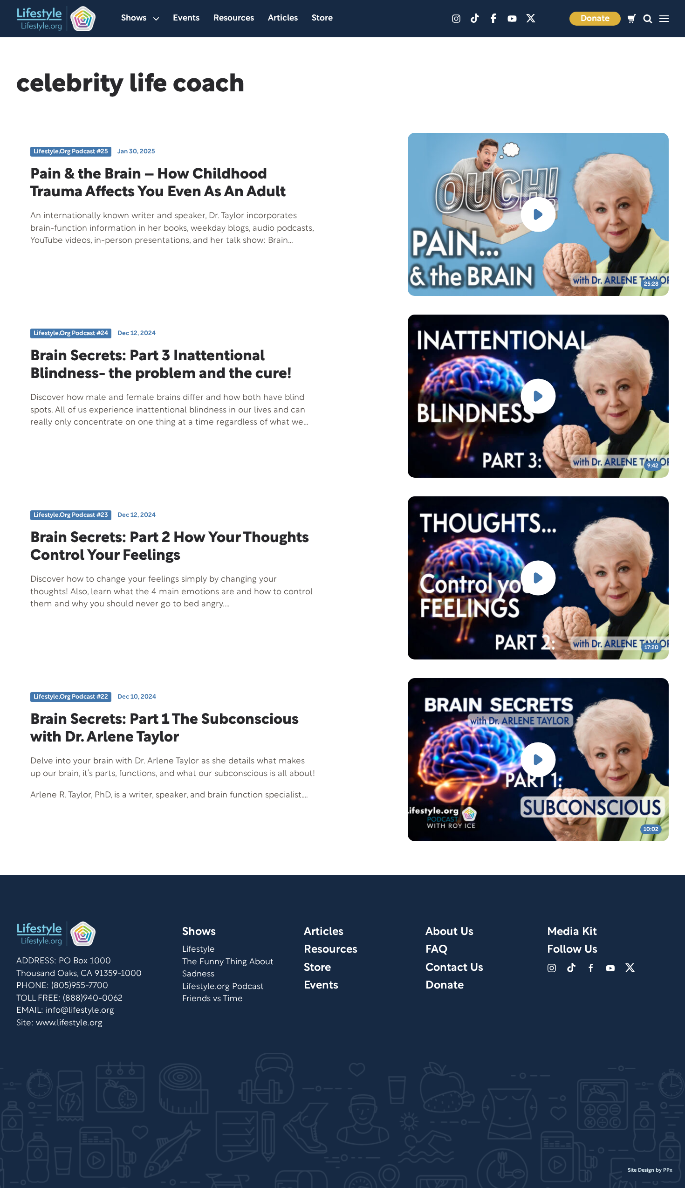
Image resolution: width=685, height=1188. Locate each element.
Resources (233, 18)
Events (186, 18)
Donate (595, 19)
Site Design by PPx (650, 1170)
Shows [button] (133, 18)
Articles (283, 18)
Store (322, 18)
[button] (647, 18)
